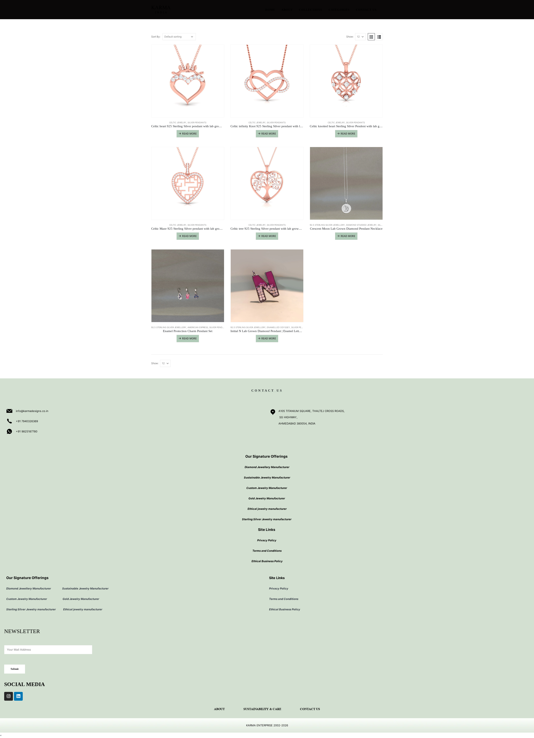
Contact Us (366, 9)
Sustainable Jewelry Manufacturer (267, 477)
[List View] (379, 36)
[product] (187, 81)
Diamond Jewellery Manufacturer (267, 467)
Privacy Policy (266, 540)
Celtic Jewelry (177, 122)
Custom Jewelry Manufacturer (266, 488)
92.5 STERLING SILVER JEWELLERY (327, 225)
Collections (310, 9)
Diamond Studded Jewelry (361, 225)
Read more (189, 133)
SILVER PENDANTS (197, 122)
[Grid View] (371, 36)
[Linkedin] (18, 696)
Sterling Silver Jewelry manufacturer (267, 519)
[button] (1, 735)
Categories (339, 9)
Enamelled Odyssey (278, 327)
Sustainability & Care (262, 709)
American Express (198, 327)
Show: (350, 36)
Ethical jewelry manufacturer (267, 508)
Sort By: (155, 36)
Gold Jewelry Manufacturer (267, 498)
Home (270, 9)
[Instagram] (8, 696)
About (287, 9)
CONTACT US (267, 390)
